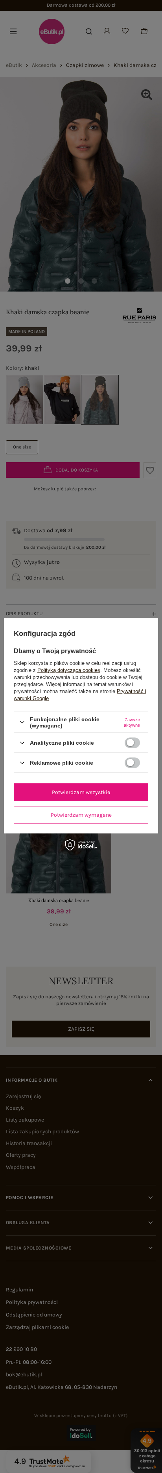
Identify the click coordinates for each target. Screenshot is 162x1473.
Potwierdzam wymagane (81, 814)
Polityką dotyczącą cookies (68, 670)
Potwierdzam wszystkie (81, 792)
